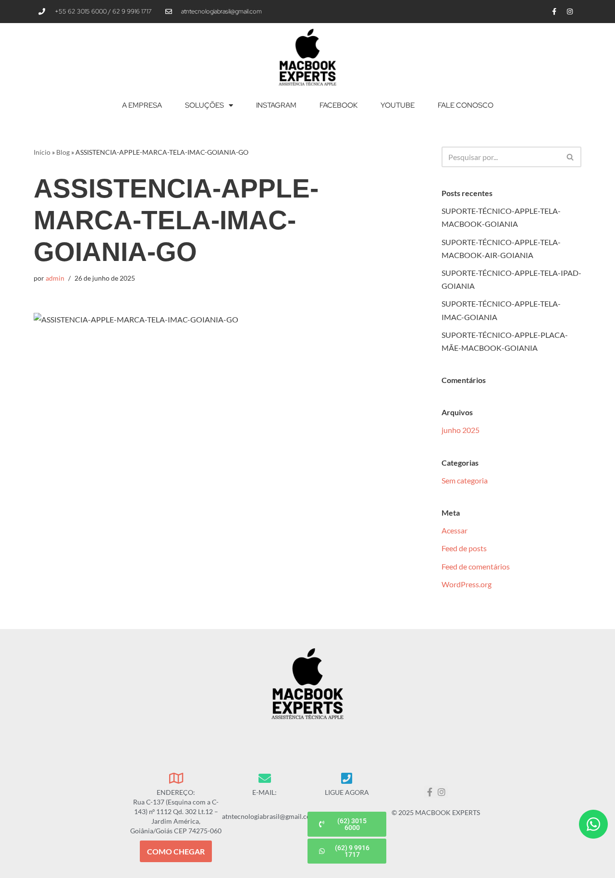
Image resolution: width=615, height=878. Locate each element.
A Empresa (142, 105)
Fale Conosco (465, 105)
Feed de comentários (476, 566)
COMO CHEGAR (176, 851)
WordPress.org (467, 584)
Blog (63, 152)
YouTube (398, 105)
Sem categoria (465, 480)
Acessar (454, 530)
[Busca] (570, 157)
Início (42, 152)
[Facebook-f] (554, 11)
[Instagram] (570, 11)
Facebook (338, 105)
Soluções (204, 105)
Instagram (276, 105)
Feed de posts (464, 548)
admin (55, 278)
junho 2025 (461, 429)
